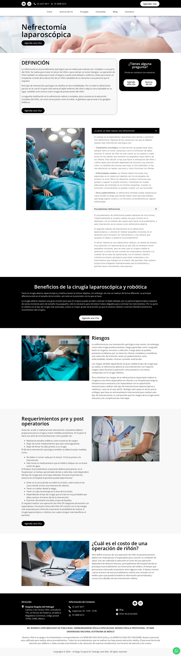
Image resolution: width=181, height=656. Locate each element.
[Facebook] (24, 4)
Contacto (129, 12)
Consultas (101, 12)
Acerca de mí (66, 12)
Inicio (49, 12)
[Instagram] (29, 4)
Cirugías (84, 12)
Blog (115, 12)
